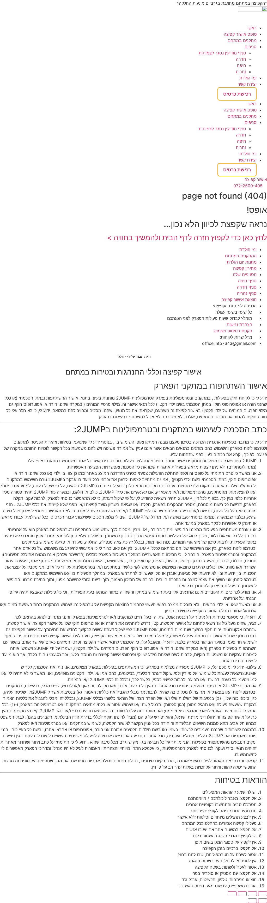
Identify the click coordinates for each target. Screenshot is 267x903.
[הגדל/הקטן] (262, 893)
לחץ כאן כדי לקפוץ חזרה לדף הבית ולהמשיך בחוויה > (187, 237)
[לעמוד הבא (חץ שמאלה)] (252, 900)
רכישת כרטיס (237, 94)
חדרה (241, 59)
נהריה (241, 71)
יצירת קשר (247, 84)
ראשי (252, 27)
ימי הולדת (248, 77)
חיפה (241, 65)
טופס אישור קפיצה (240, 34)
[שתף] (242, 893)
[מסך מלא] (252, 893)
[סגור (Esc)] (232, 893)
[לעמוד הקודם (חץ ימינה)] (262, 900)
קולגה (120, 356)
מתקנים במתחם (242, 40)
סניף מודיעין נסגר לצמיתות (222, 52)
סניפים (251, 46)
